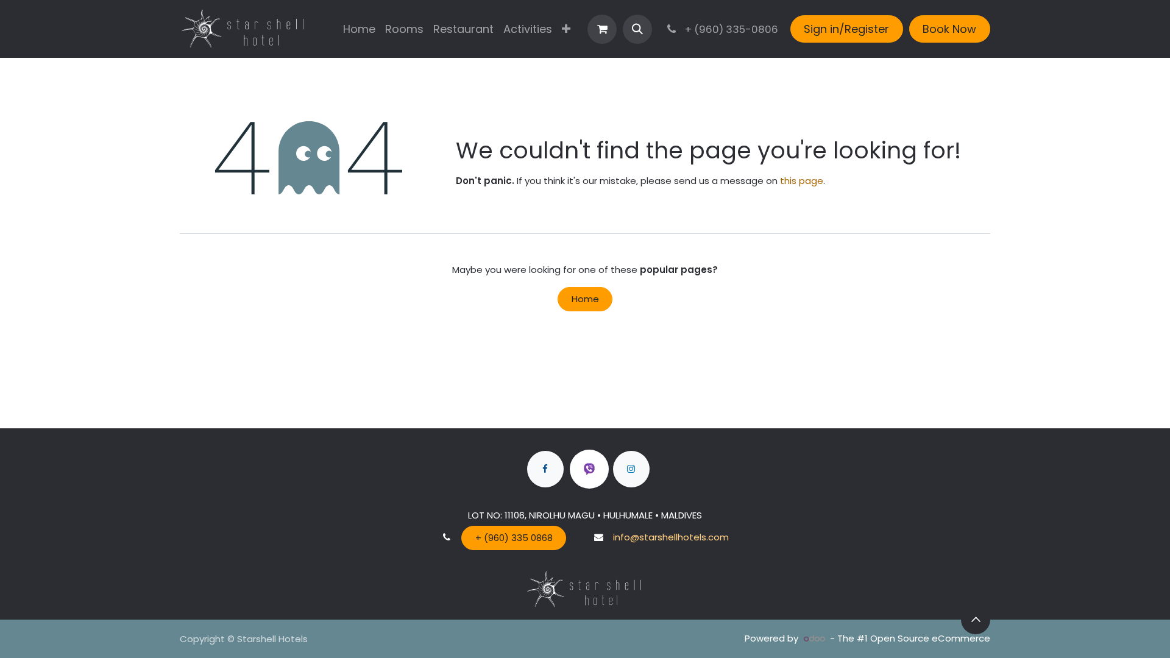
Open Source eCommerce (930, 638)
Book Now (949, 29)
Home (585, 298)
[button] (637, 29)
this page (801, 180)
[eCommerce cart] (602, 29)
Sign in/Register (846, 29)
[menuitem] (359, 29)
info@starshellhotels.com (671, 537)
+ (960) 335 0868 (514, 537)
